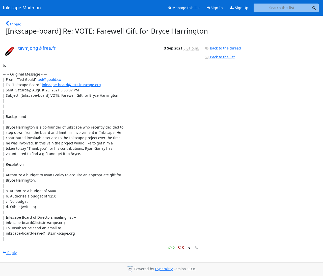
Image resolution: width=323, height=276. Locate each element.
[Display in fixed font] (188, 248)
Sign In (216, 7)
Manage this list (185, 7)
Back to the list (222, 57)
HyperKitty (164, 268)
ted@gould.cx (49, 79)
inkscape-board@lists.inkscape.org (71, 84)
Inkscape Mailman (22, 8)
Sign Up (241, 7)
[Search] (314, 8)
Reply (11, 252)
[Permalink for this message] (196, 247)
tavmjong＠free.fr (37, 48)
